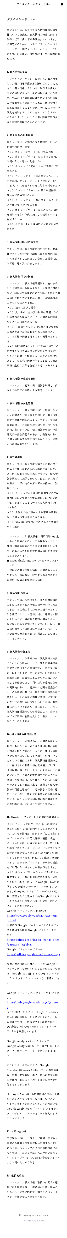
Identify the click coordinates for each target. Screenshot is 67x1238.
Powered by (30, 1220)
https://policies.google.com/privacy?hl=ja (33, 954)
